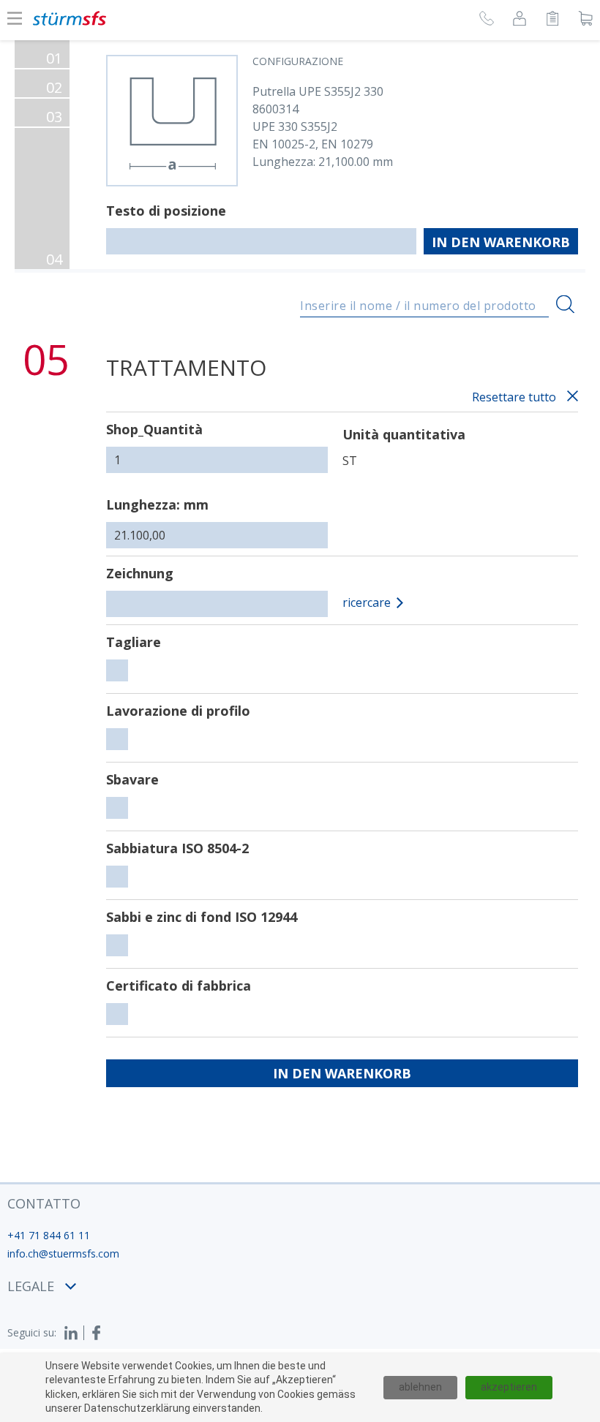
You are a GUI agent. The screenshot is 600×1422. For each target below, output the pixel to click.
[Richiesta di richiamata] (486, 20)
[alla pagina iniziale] (69, 18)
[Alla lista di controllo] (552, 20)
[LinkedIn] (74, 1332)
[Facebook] (96, 1332)
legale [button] (30, 1286)
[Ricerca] (565, 304)
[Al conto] (519, 20)
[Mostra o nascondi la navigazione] (14, 18)
